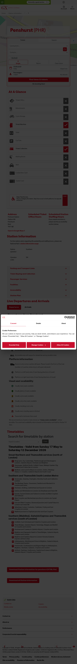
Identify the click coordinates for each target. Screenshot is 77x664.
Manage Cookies (37, 345)
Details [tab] (38, 323)
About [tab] (63, 323)
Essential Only (14, 345)
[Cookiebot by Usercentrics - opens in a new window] (66, 317)
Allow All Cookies (63, 345)
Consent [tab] (13, 323)
